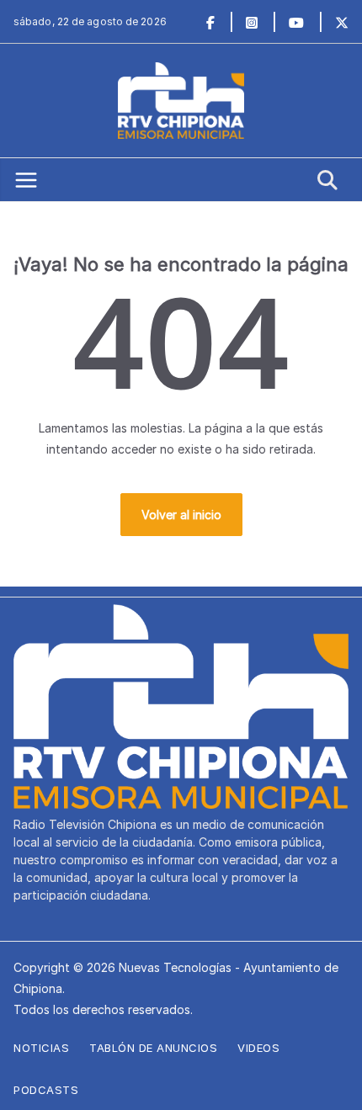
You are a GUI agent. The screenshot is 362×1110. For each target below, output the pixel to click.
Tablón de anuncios (153, 1047)
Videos (258, 1047)
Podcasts (45, 1090)
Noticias (41, 1047)
